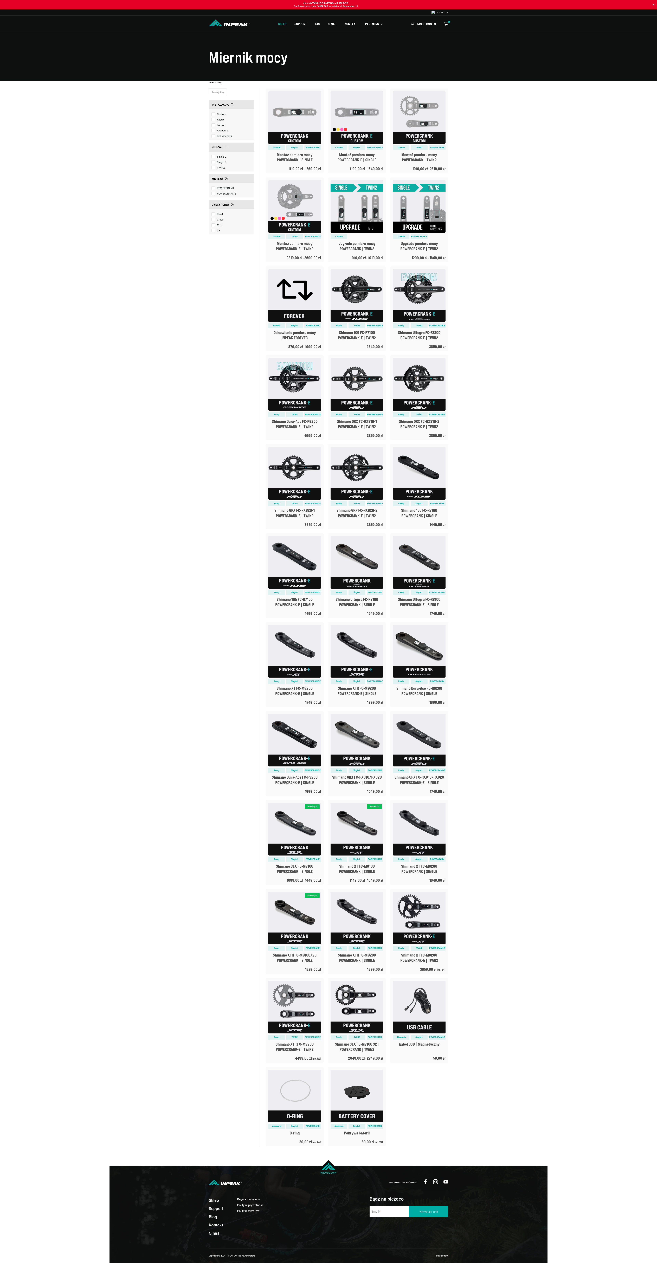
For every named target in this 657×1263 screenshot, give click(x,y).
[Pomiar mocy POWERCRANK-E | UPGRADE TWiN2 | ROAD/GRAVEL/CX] (419, 219)
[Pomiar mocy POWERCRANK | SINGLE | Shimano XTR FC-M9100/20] (295, 931)
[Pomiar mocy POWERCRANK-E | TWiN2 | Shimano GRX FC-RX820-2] (357, 486)
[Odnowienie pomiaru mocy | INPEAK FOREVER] (295, 308)
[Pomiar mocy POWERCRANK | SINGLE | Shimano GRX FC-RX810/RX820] (357, 753)
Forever (221, 125)
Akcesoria (223, 130)
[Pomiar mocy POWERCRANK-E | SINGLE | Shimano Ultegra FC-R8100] (419, 575)
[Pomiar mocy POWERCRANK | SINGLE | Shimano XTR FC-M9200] (357, 931)
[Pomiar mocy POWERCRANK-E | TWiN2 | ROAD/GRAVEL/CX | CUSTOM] (295, 219)
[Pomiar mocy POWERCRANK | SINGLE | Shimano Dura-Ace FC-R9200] (419, 664)
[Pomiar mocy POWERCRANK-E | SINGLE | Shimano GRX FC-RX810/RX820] (419, 753)
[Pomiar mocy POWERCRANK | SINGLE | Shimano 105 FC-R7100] (419, 486)
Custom (221, 114)
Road (220, 214)
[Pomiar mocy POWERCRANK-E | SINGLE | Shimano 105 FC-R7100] (295, 575)
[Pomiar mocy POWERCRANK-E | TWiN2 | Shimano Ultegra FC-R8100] (419, 308)
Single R (221, 162)
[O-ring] (295, 1106)
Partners (372, 24)
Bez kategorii (224, 136)
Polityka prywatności (250, 1205)
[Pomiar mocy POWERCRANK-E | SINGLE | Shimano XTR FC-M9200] (357, 664)
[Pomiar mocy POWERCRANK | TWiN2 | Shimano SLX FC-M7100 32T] (357, 1020)
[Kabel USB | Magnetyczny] (419, 1020)
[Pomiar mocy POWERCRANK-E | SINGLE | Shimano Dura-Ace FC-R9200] (295, 753)
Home (212, 82)
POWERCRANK (225, 188)
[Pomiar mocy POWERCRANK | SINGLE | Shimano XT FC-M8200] (419, 842)
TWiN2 (221, 167)
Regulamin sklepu (248, 1199)
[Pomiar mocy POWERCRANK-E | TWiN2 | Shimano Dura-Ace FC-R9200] (295, 397)
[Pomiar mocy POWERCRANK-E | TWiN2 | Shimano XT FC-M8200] (419, 931)
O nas (332, 24)
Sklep (282, 24)
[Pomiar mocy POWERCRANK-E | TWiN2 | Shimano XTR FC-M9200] (295, 1020)
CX (218, 230)
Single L (221, 156)
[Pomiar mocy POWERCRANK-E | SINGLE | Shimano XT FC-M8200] (295, 664)
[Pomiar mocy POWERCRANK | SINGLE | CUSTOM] (295, 131)
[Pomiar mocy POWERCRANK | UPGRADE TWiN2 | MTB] (357, 219)
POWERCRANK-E (226, 193)
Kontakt (351, 24)
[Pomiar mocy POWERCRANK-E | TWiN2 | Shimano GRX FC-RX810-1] (357, 397)
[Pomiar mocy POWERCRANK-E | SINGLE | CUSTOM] (357, 131)
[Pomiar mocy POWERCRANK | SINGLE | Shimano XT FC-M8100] (357, 842)
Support (300, 24)
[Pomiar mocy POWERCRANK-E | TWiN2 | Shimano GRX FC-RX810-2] (419, 397)
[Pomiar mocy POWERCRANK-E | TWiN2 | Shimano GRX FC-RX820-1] (295, 486)
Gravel (220, 219)
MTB (219, 225)
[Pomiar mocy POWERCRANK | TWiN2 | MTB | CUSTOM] (419, 131)
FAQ (317, 24)
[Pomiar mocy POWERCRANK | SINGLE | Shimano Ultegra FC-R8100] (357, 575)
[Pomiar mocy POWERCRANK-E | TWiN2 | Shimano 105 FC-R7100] (357, 308)
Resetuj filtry (218, 92)
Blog (213, 1216)
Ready (220, 119)
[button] (439, 12)
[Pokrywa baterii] (357, 1106)
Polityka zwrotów (248, 1211)
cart (446, 24)
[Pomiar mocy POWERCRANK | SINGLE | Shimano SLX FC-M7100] (295, 842)
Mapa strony (442, 1255)
